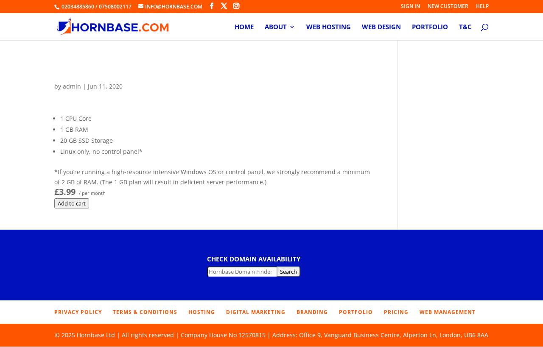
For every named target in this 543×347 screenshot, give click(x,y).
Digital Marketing (255, 312)
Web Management (448, 312)
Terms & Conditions (145, 312)
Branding (312, 312)
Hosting (201, 312)
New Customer (448, 7)
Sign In (410, 7)
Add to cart (72, 203)
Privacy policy (78, 312)
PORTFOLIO (356, 312)
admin (72, 86)
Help (482, 7)
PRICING (396, 312)
